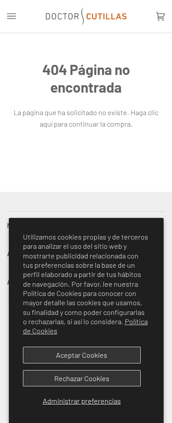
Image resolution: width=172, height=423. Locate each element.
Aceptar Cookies (81, 355)
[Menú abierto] (20, 16)
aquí (46, 124)
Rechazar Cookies (81, 378)
